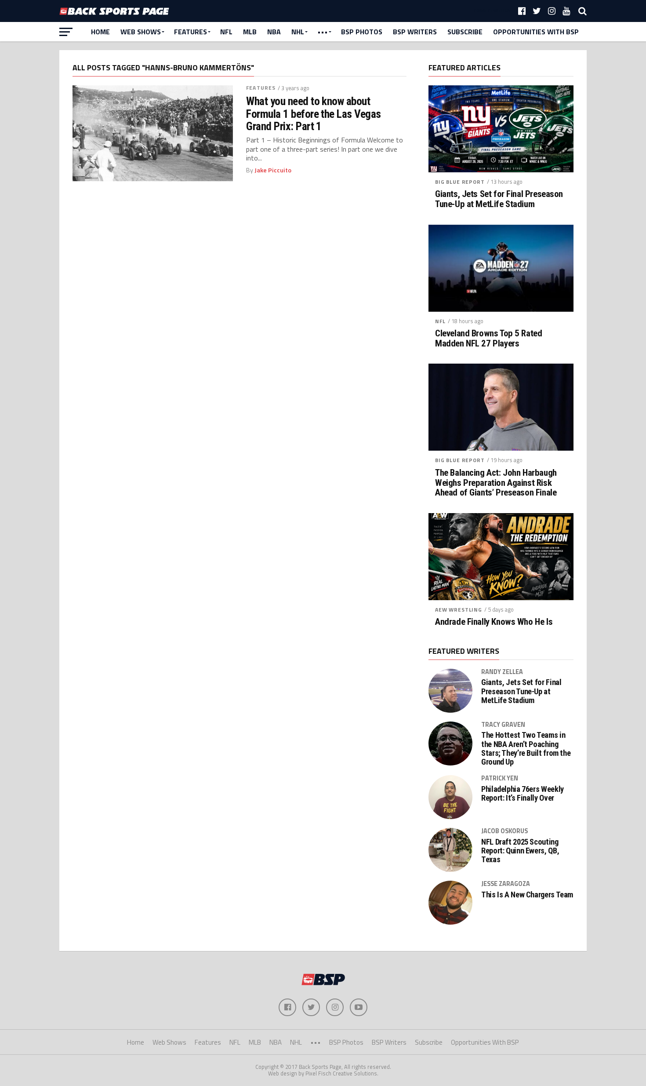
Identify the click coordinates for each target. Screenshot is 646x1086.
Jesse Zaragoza (505, 884)
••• (322, 31)
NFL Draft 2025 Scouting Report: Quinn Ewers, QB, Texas (520, 851)
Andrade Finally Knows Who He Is (493, 622)
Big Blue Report (460, 182)
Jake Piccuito (272, 170)
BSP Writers (415, 31)
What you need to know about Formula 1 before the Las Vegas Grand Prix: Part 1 (313, 113)
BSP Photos (361, 31)
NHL (297, 31)
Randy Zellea (502, 672)
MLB (250, 31)
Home (100, 31)
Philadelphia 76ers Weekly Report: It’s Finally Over (522, 793)
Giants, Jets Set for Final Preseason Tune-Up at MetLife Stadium (499, 199)
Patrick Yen (499, 778)
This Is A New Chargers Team (527, 894)
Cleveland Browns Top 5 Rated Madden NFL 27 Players (488, 338)
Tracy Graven (503, 725)
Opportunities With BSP (536, 31)
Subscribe (465, 31)
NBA (274, 31)
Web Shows (140, 31)
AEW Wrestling (458, 609)
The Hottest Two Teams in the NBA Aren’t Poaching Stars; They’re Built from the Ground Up (525, 748)
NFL (226, 31)
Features (190, 31)
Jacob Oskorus (504, 831)
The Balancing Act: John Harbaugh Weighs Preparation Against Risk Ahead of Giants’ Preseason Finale (496, 483)
